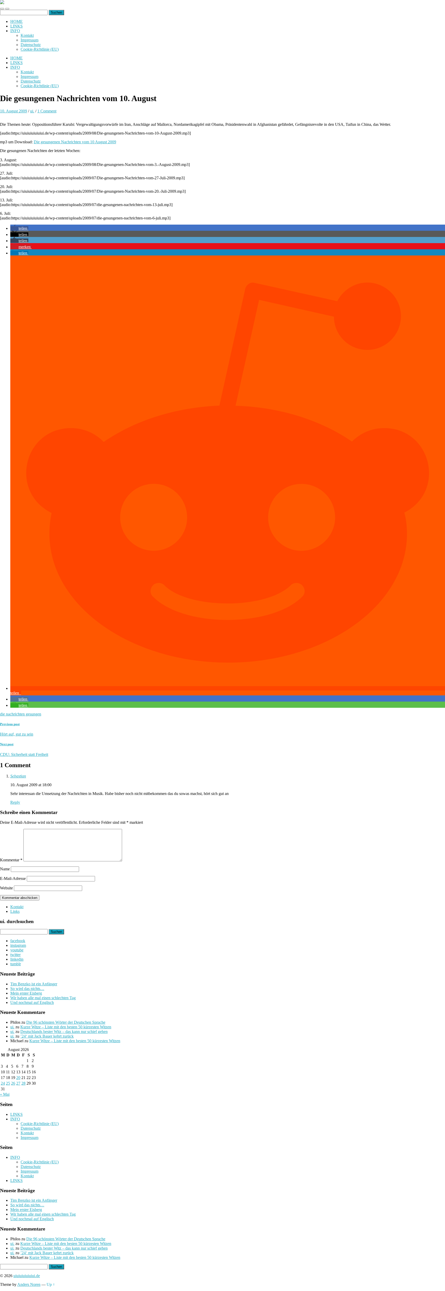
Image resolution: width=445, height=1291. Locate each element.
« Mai (5, 1094)
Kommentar (11, 860)
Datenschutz (31, 44)
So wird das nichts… (27, 988)
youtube (16, 950)
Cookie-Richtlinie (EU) (40, 49)
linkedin (16, 959)
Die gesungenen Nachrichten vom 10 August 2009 (75, 142)
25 (8, 1083)
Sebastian (18, 776)
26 (13, 1083)
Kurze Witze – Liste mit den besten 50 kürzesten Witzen (65, 1027)
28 (23, 1083)
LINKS (16, 26)
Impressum (29, 40)
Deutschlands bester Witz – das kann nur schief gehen (64, 1031)
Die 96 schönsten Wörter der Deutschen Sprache (65, 1022)
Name (5, 869)
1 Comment (46, 111)
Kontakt (27, 35)
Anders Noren (28, 1284)
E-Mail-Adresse (13, 878)
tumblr (15, 964)
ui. (32, 111)
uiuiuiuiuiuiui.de (26, 1276)
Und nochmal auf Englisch (32, 1002)
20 (18, 1077)
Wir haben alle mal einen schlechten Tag (43, 998)
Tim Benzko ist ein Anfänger (33, 984)
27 (18, 1083)
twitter (15, 954)
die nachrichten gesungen (20, 714)
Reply (15, 802)
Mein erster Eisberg (26, 993)
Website (6, 888)
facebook (17, 941)
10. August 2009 (13, 111)
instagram (18, 945)
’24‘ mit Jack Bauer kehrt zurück (47, 1036)
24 (3, 1083)
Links (15, 911)
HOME (16, 21)
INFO (15, 31)
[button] (19, 228)
